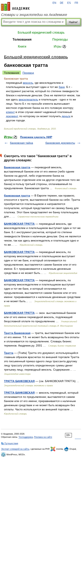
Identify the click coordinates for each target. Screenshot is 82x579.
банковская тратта (17, 195)
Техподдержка (26, 437)
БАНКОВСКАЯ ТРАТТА (19, 223)
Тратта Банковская (17, 333)
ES (69, 3)
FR (76, 3)
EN (54, 3)
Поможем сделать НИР (36, 137)
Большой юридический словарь (41, 32)
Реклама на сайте (43, 437)
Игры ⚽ (60, 46)
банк (62, 87)
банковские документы (60, 142)
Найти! (73, 22)
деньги (66, 116)
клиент (10, 112)
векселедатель (28, 99)
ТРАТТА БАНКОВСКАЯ (19, 381)
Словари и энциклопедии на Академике (34, 15)
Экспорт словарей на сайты (15, 449)
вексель (28, 82)
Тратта (8, 352)
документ (12, 116)
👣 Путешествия (9, 443)
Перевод (28, 72)
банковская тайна (21, 142)
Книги (22, 46)
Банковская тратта (17, 167)
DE (61, 3)
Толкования (22, 39)
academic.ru (15, 6)
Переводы (60, 39)
